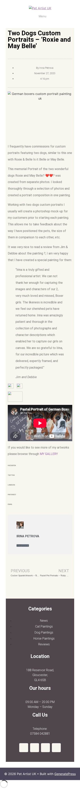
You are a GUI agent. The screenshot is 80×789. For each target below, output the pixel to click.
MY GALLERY (49, 454)
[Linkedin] (56, 747)
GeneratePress (65, 774)
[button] (40, 468)
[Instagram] (34, 747)
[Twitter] (45, 747)
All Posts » (23, 545)
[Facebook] (23, 747)
